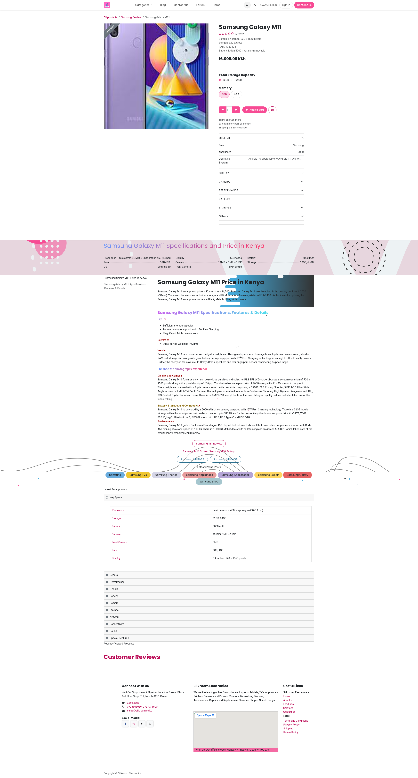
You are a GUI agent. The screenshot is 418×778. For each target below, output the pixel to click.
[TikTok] (142, 723)
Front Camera (119, 542)
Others (223, 216)
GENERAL (224, 138)
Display (116, 558)
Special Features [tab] (119, 638)
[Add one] (236, 109)
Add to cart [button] (256, 110)
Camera (116, 534)
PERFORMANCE (228, 190)
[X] (150, 723)
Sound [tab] (113, 631)
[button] (247, 5)
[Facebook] (125, 723)
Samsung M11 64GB (225, 459)
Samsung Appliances (199, 475)
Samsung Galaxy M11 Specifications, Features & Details (125, 286)
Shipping (288, 728)
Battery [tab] (114, 596)
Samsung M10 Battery (222, 451)
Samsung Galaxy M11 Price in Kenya (126, 278)
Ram (114, 550)
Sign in (286, 5)
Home (286, 696)
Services (288, 708)
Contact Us (304, 5)
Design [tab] (114, 589)
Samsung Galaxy (297, 475)
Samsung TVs (138, 475)
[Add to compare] (272, 109)
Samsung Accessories (235, 475)
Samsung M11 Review (209, 443)
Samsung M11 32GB (192, 459)
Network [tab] (114, 617)
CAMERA (224, 182)
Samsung (115, 475)
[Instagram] (133, 723)
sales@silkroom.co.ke (139, 710)
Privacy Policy (291, 724)
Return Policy (290, 732)
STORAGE (225, 207)
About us (288, 700)
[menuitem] (143, 5)
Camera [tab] (114, 603)
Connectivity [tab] (117, 624)
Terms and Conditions (295, 720)
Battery (116, 526)
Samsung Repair (268, 475)
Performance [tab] (117, 582)
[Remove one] (222, 109)
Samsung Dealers (131, 17)
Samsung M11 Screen (195, 451)
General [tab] (114, 575)
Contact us (133, 702)
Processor (118, 510)
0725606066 (134, 706)
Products (288, 704)
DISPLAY (224, 173)
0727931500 (150, 706)
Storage (116, 518)
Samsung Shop (209, 481)
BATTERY (224, 199)
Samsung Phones (166, 475)
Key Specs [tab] (116, 497)
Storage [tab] (114, 610)
